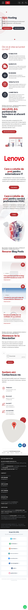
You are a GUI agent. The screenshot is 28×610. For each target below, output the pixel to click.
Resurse (12, 455)
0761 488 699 (4, 480)
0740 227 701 (11, 408)
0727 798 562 (11, 415)
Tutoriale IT (7, 276)
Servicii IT (3, 455)
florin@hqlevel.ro (4, 501)
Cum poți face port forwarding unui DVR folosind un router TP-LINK (14, 280)
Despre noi (17, 455)
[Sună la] (25, 2)
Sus (21, 455)
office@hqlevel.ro (11, 409)
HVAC (4, 315)
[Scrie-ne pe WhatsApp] (25, 607)
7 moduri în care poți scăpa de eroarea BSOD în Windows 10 (14, 301)
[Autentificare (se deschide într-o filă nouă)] (22, 2)
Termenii (13, 583)
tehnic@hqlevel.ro (4, 488)
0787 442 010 (4, 487)
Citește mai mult (7, 282)
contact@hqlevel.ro (14, 505)
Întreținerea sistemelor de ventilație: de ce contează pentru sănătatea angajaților (13, 319)
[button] (14, 429)
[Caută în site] (19, 2)
